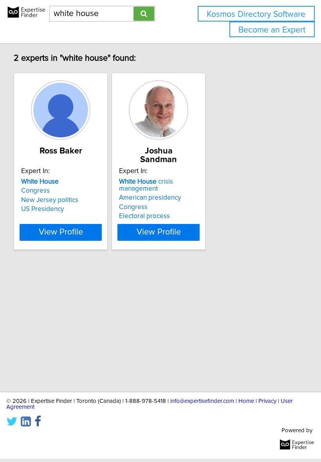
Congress (35, 190)
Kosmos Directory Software (256, 14)
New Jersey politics (49, 200)
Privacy (267, 401)
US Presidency (42, 209)
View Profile (61, 232)
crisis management (146, 185)
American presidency (150, 197)
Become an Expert (271, 30)
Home (246, 401)
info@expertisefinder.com (202, 401)
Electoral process (144, 216)
